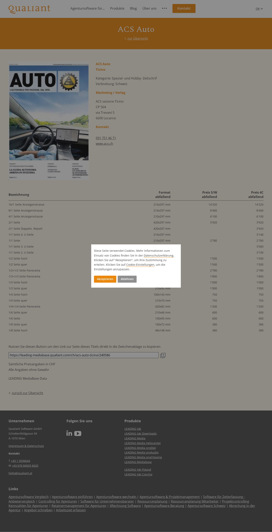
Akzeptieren (105, 279)
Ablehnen (127, 279)
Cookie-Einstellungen (140, 264)
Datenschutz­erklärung (158, 255)
